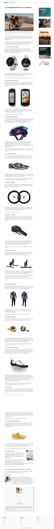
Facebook (38, 520)
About (4, 523)
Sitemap (4, 524)
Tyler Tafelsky (7, 8)
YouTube (37, 524)
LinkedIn (29, 484)
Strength (21, 521)
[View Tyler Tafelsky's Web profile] (18, 502)
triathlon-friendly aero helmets (28, 149)
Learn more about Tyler (11, 484)
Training (21, 520)
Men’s (21, 448)
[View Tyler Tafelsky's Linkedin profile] (18, 500)
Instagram (22, 484)
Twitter (26, 484)
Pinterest (37, 523)
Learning (21, 523)
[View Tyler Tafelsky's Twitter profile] (18, 496)
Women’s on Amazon (27, 448)
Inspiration (21, 524)
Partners (4, 520)
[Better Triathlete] (11, 2)
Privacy (4, 521)
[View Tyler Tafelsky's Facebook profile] (18, 495)
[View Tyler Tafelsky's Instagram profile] (18, 498)
